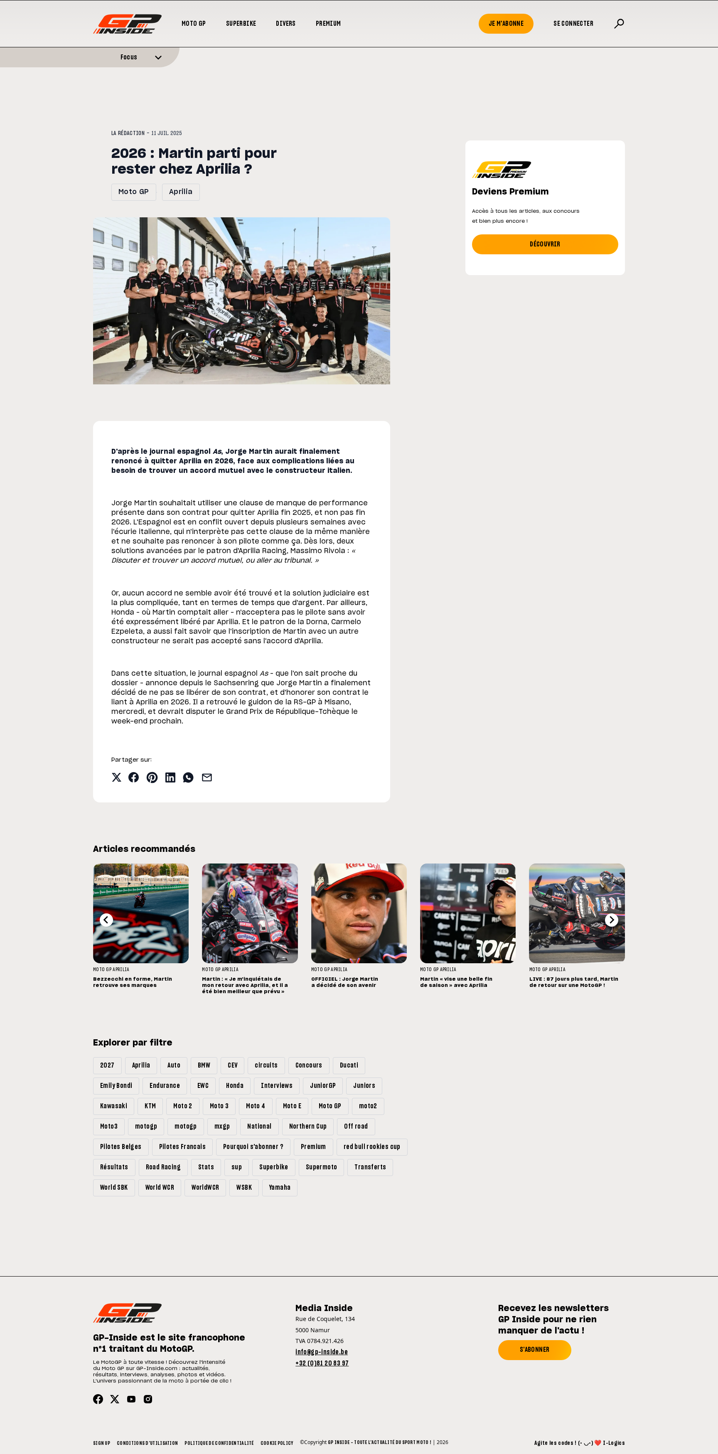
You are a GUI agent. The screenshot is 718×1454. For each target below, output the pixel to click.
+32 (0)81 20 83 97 (322, 1363)
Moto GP (194, 23)
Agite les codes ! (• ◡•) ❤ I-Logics (579, 1443)
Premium (328, 23)
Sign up (101, 1443)
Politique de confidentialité (218, 1443)
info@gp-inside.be (321, 1352)
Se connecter (573, 23)
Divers (285, 23)
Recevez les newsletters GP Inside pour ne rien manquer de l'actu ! (553, 1319)
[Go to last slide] (106, 920)
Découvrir (545, 244)
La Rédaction (128, 133)
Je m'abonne (506, 23)
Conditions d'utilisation (147, 1443)
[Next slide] (611, 920)
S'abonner (535, 1349)
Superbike (241, 23)
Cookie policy (277, 1443)
